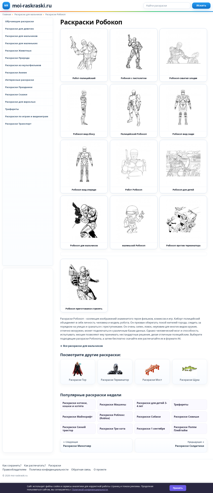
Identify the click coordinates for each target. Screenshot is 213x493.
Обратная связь (81, 469)
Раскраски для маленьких (21, 43)
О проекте (100, 469)
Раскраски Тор (77, 379)
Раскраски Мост (152, 379)
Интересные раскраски (19, 79)
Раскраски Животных (18, 50)
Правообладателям (14, 469)
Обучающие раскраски (19, 21)
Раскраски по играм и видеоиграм (26, 116)
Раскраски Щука (189, 379)
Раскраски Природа (17, 57)
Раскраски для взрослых (20, 101)
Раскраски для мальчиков (21, 35)
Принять (178, 487)
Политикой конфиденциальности (90, 489)
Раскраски (54, 465)
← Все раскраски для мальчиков (81, 346)
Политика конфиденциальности (48, 469)
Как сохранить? (11, 465)
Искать (201, 5)
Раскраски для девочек (19, 28)
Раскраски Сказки (16, 94)
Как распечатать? (35, 465)
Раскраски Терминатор (115, 379)
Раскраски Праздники (18, 87)
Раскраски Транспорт (18, 123)
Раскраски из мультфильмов (23, 65)
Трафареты (12, 109)
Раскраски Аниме (16, 72)
